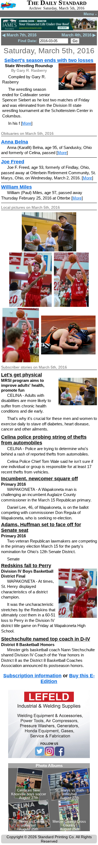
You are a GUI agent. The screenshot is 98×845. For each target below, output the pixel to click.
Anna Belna (14, 142)
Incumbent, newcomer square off (39, 478)
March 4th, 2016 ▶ (79, 35)
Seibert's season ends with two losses (48, 60)
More (26, 123)
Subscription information (32, 675)
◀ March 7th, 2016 (19, 35)
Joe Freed (12, 161)
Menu (90, 14)
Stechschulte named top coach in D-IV (45, 639)
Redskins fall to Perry (26, 565)
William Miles (16, 187)
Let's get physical (21, 375)
